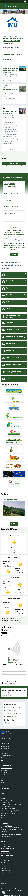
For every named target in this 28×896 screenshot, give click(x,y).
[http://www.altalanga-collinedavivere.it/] (14, 399)
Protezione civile (21, 245)
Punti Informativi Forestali (7, 855)
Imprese (6, 243)
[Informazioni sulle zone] (7, 638)
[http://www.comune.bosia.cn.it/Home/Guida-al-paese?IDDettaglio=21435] (14, 466)
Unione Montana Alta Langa (7, 849)
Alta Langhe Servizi (5, 853)
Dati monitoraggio (5, 889)
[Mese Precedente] (3, 163)
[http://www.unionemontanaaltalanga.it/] (14, 391)
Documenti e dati (5, 748)
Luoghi (2, 791)
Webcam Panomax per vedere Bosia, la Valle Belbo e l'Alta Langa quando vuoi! (10, 70)
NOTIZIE (6, 36)
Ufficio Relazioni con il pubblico (8, 813)
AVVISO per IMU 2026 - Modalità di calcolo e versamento (13, 40)
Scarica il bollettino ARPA (9, 682)
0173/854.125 (8, 806)
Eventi (2, 793)
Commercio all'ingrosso (9, 234)
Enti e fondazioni (5, 751)
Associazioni (16, 232)
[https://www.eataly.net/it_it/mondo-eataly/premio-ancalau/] (14, 433)
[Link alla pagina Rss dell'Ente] (2, 881)
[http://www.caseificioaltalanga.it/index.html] (14, 441)
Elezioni (23, 238)
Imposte (21, 241)
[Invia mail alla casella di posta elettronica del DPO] (8, 826)
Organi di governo (5, 753)
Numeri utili (3, 818)
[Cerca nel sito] (23, 6)
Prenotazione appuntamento (8, 872)
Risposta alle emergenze (15, 247)
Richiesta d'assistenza (6, 874)
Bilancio (21, 232)
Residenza (6, 247)
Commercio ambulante (14, 236)
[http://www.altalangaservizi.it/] (14, 408)
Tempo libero (14, 249)
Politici (2, 758)
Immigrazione (15, 241)
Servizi (16, 889)
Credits (8, 890)
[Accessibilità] (4, 892)
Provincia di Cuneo (5, 846)
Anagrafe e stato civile (6, 768)
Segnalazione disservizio (6, 870)
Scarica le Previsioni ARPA (9, 618)
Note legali (3, 862)
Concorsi (18, 238)
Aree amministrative (6, 746)
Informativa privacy (5, 860)
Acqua (20, 230)
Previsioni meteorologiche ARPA (11, 620)
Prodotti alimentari (12, 245)
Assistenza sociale (8, 232)
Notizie (2, 783)
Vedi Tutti (14, 254)
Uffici (2, 760)
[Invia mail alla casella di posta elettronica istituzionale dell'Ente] (10, 808)
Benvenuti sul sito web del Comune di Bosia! (9, 112)
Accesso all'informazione (12, 230)
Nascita (5, 245)
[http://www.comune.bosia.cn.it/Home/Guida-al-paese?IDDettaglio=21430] (14, 458)
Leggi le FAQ (4, 868)
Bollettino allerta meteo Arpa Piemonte (10, 90)
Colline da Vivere (5, 851)
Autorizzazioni (4, 770)
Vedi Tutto (14, 524)
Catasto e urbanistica (6, 772)
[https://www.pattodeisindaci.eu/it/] (14, 424)
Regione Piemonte (5, 1)
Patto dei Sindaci (5, 858)
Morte (22, 243)
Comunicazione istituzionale (9, 238)
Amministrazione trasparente (8, 867)
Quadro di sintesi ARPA (9, 683)
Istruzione (11, 243)
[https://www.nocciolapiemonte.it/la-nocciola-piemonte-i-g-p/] (14, 450)
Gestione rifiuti (8, 241)
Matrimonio (17, 243)
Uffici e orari (3, 815)
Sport (23, 247)
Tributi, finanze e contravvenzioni (8, 775)
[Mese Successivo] (25, 163)
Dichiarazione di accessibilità (7, 865)
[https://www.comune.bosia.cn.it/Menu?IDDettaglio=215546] (8, 474)
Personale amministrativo (7, 755)
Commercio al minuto (19, 234)
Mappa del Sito (19, 890)
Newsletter (3, 883)
